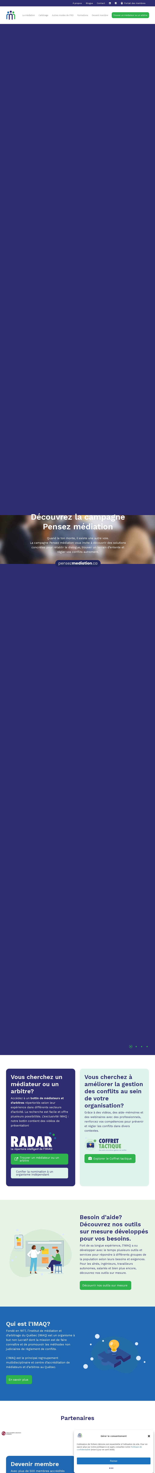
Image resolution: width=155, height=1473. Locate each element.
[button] (148, 1436)
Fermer (113, 1461)
